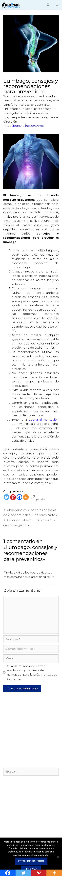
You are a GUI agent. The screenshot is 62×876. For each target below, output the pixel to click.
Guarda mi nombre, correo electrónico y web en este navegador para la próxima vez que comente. (32, 672)
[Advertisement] (31, 732)
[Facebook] (19, 497)
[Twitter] (6, 497)
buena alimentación (43, 419)
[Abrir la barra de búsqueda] (48, 5)
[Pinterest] (13, 497)
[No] (58, 856)
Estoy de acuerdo (31, 861)
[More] (26, 497)
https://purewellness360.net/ (23, 125)
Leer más (31, 869)
